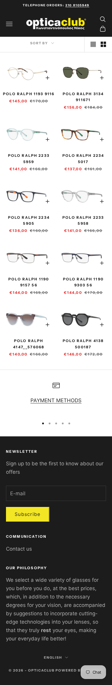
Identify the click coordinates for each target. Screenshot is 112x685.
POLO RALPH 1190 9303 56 (83, 282)
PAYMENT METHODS (56, 400)
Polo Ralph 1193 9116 (28, 94)
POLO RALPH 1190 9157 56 (28, 282)
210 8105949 (77, 5)
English (53, 657)
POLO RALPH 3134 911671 (83, 97)
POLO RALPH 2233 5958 (83, 220)
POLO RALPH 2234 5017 (83, 158)
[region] (56, 397)
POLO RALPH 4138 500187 (83, 343)
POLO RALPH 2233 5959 (29, 158)
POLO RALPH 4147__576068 (28, 343)
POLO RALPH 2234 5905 (29, 220)
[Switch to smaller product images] (103, 44)
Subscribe (28, 514)
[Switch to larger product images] (93, 44)
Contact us (19, 549)
